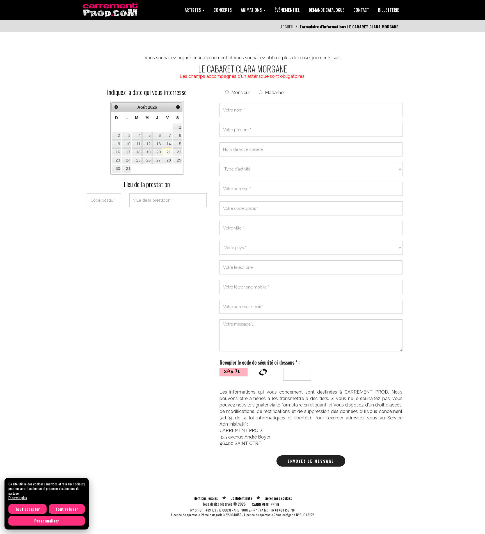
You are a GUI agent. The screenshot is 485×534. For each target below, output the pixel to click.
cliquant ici (321, 405)
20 (158, 152)
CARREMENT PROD (265, 504)
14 (168, 144)
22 (179, 152)
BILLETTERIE (388, 10)
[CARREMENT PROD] (111, 9)
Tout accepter (27, 509)
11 (138, 144)
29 (179, 160)
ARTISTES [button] (193, 10)
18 (138, 152)
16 (118, 152)
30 (118, 168)
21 (168, 152)
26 (148, 160)
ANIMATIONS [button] (252, 10)
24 (128, 160)
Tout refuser (67, 509)
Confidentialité (241, 498)
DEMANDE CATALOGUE (326, 10)
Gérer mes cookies (278, 498)
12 (148, 144)
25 (138, 160)
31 (128, 168)
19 (148, 152)
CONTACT (361, 10)
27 (158, 160)
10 (128, 144)
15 (179, 144)
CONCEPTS (223, 10)
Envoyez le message (311, 461)
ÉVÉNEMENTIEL (287, 10)
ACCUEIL (286, 26)
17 (128, 152)
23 (118, 160)
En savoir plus (17, 497)
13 (158, 144)
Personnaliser (46, 521)
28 (168, 160)
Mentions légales (205, 498)
